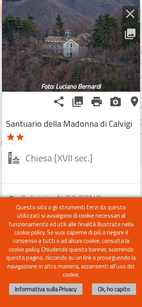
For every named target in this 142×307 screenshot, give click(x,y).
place (134, 101)
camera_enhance (115, 101)
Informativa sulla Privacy (46, 289)
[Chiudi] (130, 14)
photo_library (77, 101)
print (96, 101)
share (58, 101)
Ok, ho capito (114, 289)
